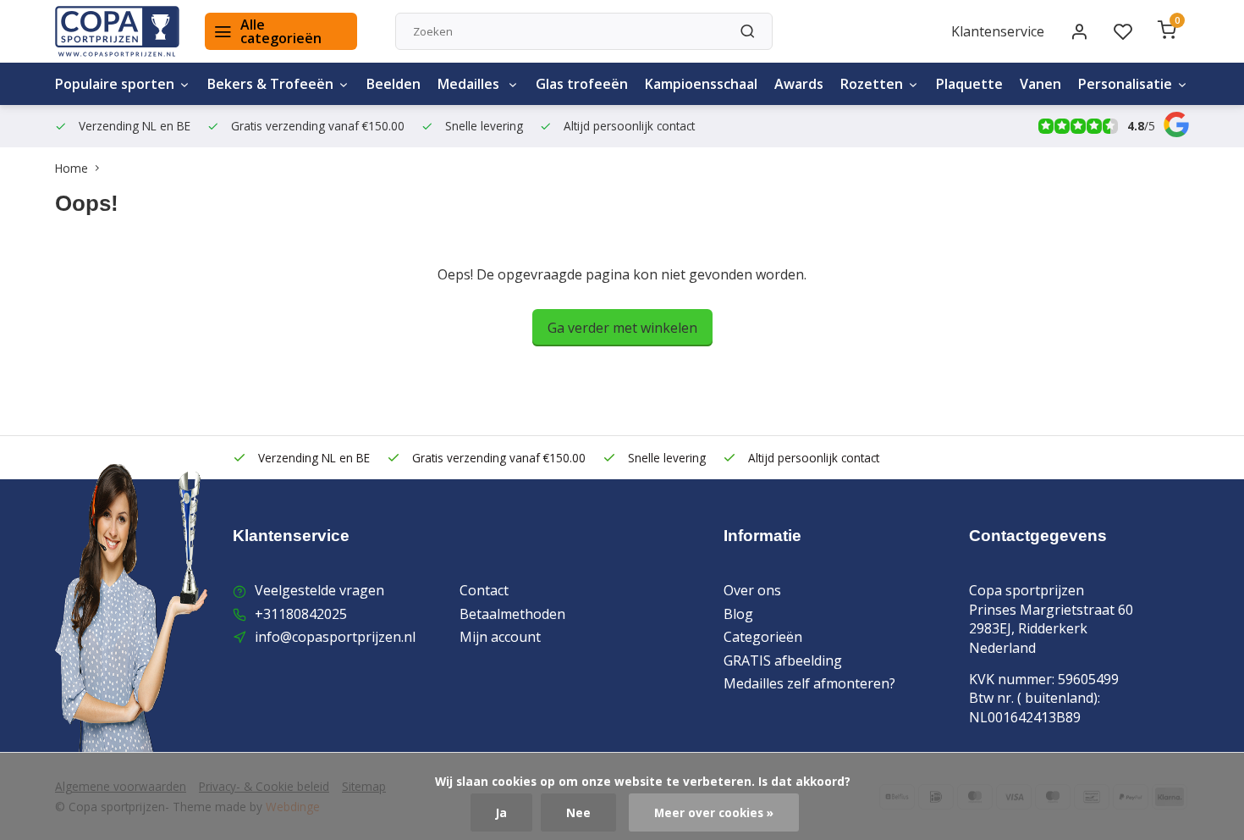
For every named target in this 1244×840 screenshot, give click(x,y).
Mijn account (500, 636)
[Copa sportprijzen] (117, 31)
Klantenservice (997, 31)
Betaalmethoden (512, 614)
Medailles (470, 84)
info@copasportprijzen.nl (335, 636)
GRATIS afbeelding (783, 660)
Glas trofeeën (582, 84)
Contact (484, 590)
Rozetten (871, 84)
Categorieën (763, 636)
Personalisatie (1125, 84)
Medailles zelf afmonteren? (809, 683)
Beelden (393, 84)
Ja (501, 812)
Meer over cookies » (713, 812)
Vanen (1040, 84)
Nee (578, 812)
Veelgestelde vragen (319, 590)
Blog (738, 614)
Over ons (752, 590)
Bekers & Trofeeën (270, 84)
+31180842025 (301, 614)
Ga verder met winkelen (622, 327)
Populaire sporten (114, 84)
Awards (798, 84)
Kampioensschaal (701, 84)
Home (71, 168)
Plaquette (969, 84)
